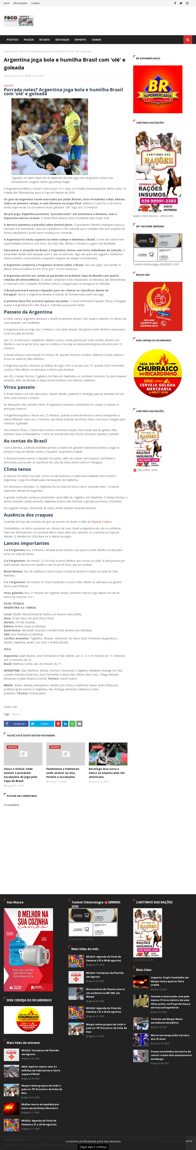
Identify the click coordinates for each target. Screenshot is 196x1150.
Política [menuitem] (12, 39)
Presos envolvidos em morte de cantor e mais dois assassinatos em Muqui (171, 1055)
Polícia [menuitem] (29, 39)
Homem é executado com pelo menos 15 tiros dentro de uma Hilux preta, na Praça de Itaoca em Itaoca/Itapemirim (170, 1002)
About (173, 1141)
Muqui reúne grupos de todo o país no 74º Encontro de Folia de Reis (41, 1089)
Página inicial (11, 51)
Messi (108, 521)
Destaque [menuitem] (62, 39)
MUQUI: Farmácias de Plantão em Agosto (40, 1052)
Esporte (24, 51)
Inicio (7, 3)
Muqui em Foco (15, 75)
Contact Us (186, 1141)
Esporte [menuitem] (80, 39)
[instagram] (187, 3)
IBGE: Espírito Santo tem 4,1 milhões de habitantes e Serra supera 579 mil (40, 1070)
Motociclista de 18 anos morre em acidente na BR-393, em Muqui (105, 992)
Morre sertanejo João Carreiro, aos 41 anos (170, 1037)
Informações (20, 3)
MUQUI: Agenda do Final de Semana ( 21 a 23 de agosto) (38, 1122)
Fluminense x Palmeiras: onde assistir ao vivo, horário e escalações (63, 773)
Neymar (96, 521)
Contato (35, 3)
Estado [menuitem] (44, 39)
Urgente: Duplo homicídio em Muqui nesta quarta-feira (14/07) (170, 981)
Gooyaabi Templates (71, 1144)
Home (162, 1141)
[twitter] (181, 3)
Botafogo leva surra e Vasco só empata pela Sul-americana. (107, 773)
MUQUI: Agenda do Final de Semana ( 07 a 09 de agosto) (103, 958)
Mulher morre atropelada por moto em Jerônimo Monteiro (40, 1106)
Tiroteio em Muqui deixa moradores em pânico (166, 1020)
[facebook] (175, 3)
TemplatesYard (32, 1144)
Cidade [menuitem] (96, 39)
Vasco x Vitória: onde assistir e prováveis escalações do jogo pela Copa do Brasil (20, 775)
